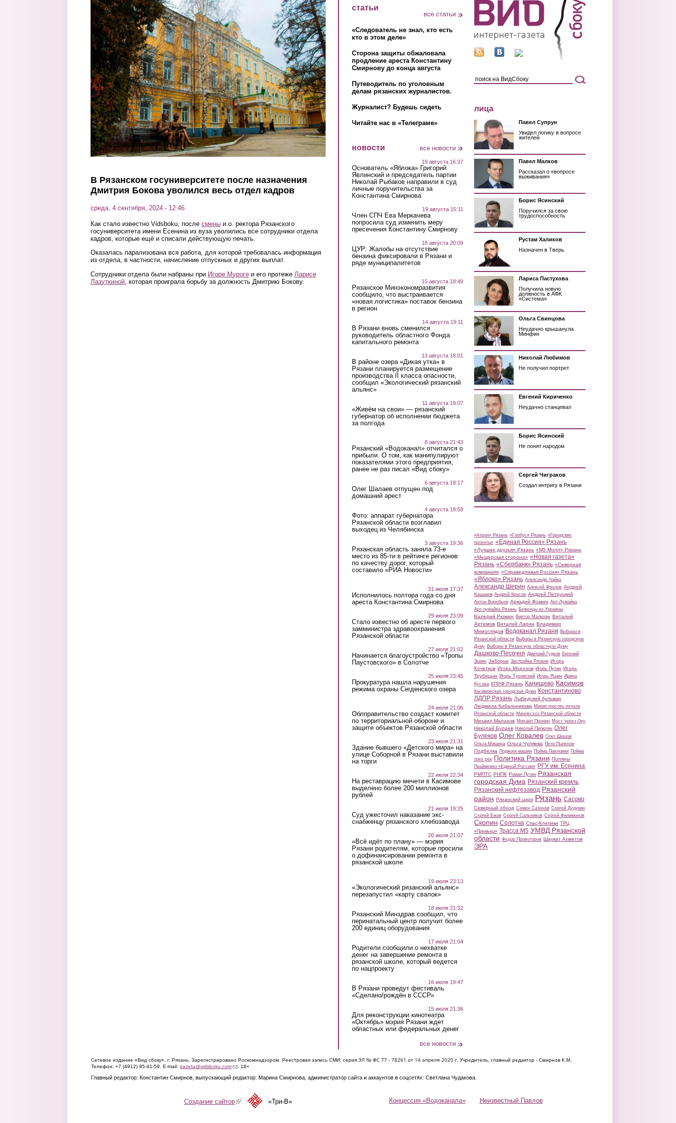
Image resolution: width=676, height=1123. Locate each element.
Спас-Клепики (542, 823)
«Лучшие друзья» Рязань (504, 549)
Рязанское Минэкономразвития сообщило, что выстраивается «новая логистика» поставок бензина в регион (407, 298)
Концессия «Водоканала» (427, 1100)
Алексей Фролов (544, 586)
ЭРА (480, 846)
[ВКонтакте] (499, 54)
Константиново (559, 690)
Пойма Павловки (551, 751)
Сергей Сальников (522, 815)
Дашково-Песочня (499, 653)
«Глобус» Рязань (528, 535)
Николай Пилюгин (533, 728)
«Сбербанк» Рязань (524, 564)
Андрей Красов (510, 594)
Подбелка (485, 751)
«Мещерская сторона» (501, 557)
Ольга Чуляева (525, 743)
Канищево (539, 683)
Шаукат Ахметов (562, 839)
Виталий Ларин (515, 624)
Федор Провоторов (521, 839)
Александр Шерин (499, 586)
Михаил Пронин (533, 721)
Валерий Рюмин (494, 616)
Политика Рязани (522, 758)
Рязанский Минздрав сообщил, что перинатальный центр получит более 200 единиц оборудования (407, 921)
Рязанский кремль (553, 781)
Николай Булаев (493, 728)
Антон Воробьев (491, 601)
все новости (438, 148)
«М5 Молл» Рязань (558, 549)
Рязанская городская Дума (523, 777)
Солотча (512, 822)
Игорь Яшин (549, 676)
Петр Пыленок (559, 743)
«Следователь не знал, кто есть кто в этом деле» (402, 33)
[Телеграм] (519, 54)
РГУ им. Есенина (561, 766)
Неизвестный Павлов (511, 1100)
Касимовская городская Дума (505, 691)
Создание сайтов (212, 1101)
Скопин (486, 822)
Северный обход (494, 807)
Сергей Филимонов (564, 815)
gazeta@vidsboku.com (209, 1066)
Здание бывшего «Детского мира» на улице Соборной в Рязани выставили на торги (407, 754)
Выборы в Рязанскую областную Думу (527, 646)
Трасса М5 (514, 830)
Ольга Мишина (489, 743)
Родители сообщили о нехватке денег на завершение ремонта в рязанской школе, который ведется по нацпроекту (404, 958)
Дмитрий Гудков (543, 653)
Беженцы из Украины (541, 609)
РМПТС (482, 774)
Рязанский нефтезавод (507, 789)
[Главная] (529, 58)
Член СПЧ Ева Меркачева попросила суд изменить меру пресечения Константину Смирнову (405, 222)
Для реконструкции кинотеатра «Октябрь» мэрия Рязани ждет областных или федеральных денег (405, 1022)
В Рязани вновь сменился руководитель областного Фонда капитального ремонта (401, 335)
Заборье (498, 661)
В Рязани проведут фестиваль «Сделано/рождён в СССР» (398, 992)
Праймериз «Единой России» (504, 766)
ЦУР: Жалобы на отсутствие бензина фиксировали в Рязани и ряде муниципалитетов (402, 256)
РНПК (500, 774)
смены (211, 223)
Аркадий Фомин (529, 601)
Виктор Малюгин (533, 616)
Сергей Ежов (487, 815)
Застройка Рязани (529, 661)
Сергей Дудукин (568, 808)
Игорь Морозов (515, 668)
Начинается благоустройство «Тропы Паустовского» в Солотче (407, 659)
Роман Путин (522, 774)
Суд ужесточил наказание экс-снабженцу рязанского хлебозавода (405, 818)
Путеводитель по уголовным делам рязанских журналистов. (402, 87)
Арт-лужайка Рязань (495, 609)
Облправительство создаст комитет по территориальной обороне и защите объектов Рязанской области (407, 721)
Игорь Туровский (517, 676)
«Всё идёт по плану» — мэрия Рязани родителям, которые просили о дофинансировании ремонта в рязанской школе (407, 852)
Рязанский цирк (514, 799)
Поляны (561, 759)
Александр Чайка (543, 579)
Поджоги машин (515, 751)
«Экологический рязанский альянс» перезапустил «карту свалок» (405, 891)
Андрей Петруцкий (550, 594)
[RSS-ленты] (479, 54)
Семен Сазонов (532, 808)
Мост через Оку (568, 721)
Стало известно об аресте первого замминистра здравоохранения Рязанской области (403, 629)
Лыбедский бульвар (537, 698)
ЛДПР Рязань (493, 698)
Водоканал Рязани (531, 631)
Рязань (548, 798)
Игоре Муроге (228, 274)
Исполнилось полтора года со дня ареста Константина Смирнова (403, 599)
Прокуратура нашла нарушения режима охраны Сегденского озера (404, 686)
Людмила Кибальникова (503, 706)
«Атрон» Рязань (491, 535)
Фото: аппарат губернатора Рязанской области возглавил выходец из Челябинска (396, 522)
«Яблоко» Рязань (498, 579)
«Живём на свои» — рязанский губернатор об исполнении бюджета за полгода (406, 416)
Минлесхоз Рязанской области (548, 713)
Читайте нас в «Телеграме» (394, 123)
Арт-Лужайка (563, 601)
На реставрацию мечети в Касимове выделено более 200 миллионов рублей (406, 788)
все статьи (440, 14)
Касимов (569, 683)
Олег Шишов (558, 736)
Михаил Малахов (494, 720)
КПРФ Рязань (507, 683)
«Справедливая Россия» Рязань (539, 572)
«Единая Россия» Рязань (531, 542)
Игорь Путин (548, 668)
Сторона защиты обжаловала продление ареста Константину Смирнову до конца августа (401, 60)
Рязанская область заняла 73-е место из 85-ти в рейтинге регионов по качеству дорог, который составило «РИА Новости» (405, 560)
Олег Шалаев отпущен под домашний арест (392, 492)
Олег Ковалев (521, 735)
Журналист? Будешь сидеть (396, 107)
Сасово (574, 799)
